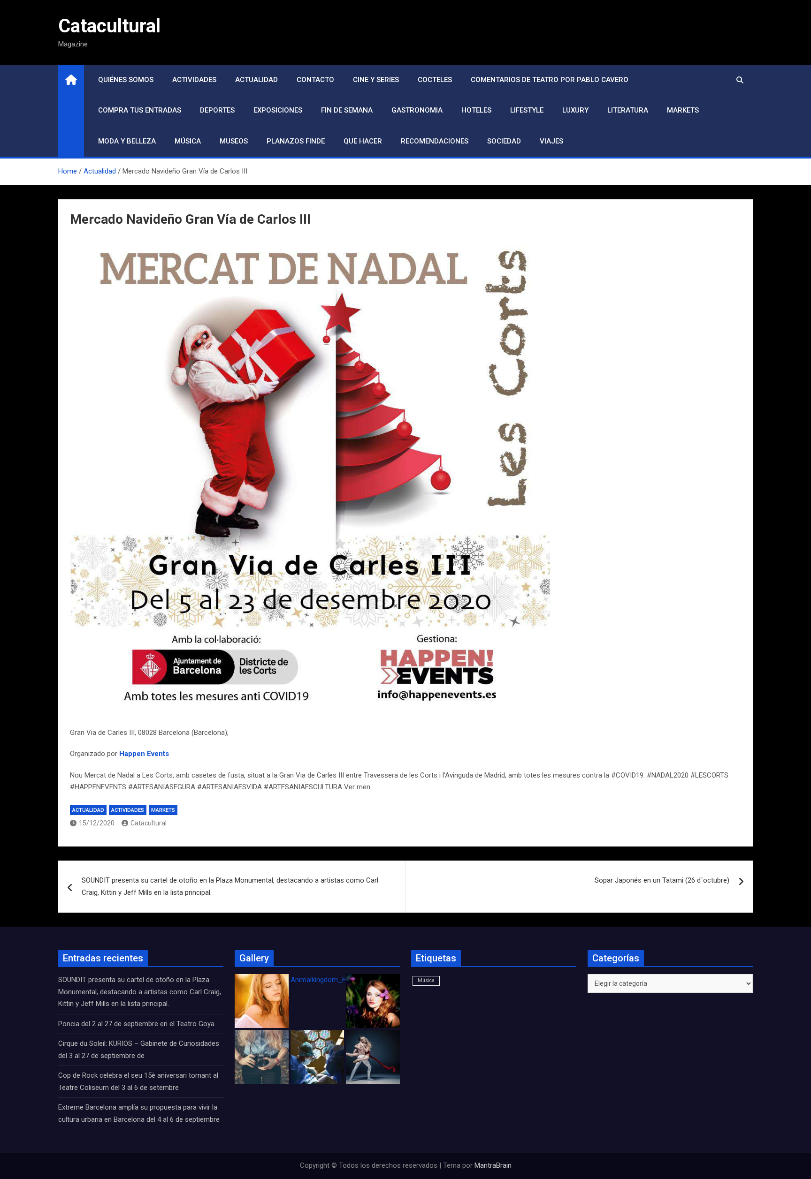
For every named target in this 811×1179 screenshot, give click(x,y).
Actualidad (256, 80)
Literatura (627, 110)
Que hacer (363, 141)
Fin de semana (347, 110)
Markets (683, 110)
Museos (234, 141)
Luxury (575, 110)
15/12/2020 (97, 823)
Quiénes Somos (125, 80)
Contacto (315, 80)
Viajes (551, 141)
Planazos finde (296, 141)
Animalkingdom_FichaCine (331, 979)
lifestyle (526, 110)
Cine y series (376, 80)
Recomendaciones (434, 141)
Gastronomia (417, 110)
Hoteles (476, 110)
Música (188, 141)
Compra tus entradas (139, 110)
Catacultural (109, 26)
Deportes (217, 110)
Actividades (194, 80)
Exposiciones (277, 110)
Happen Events (144, 753)
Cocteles (435, 80)
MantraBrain (493, 1165)
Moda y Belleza (127, 141)
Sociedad (504, 141)
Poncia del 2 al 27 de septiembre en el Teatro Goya (136, 1024)
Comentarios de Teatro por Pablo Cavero (549, 80)
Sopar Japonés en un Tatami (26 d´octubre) (662, 880)
